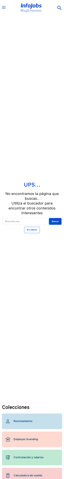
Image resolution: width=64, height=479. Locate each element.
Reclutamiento (23, 421)
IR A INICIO (32, 230)
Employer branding (26, 439)
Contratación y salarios (29, 457)
